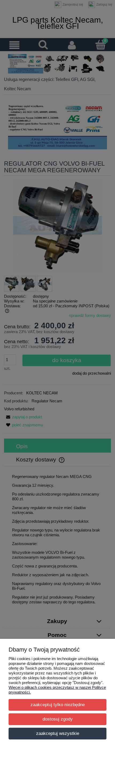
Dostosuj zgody (58, 719)
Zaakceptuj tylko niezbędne (57, 704)
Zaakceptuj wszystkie (57, 733)
